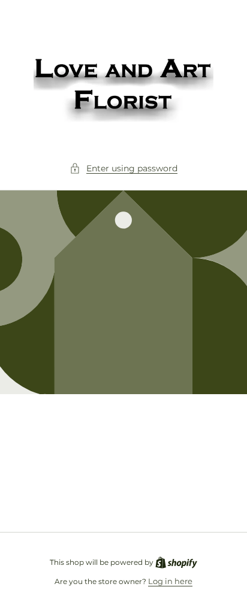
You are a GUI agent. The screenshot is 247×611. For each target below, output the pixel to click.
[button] (123, 168)
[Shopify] (176, 562)
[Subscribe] (212, 493)
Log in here (170, 581)
